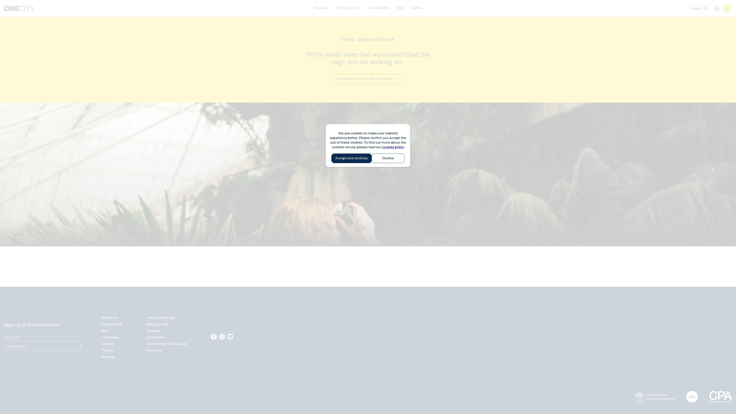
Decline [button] (388, 158)
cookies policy (393, 147)
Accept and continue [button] (351, 158)
